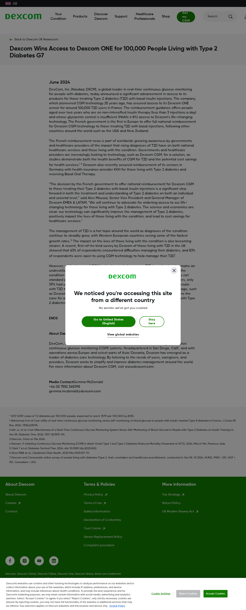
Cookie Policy (117, 606)
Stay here (152, 321)
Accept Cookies (215, 593)
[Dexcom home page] (122, 277)
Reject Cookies (188, 593)
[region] (123, 594)
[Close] (174, 270)
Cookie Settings (160, 593)
